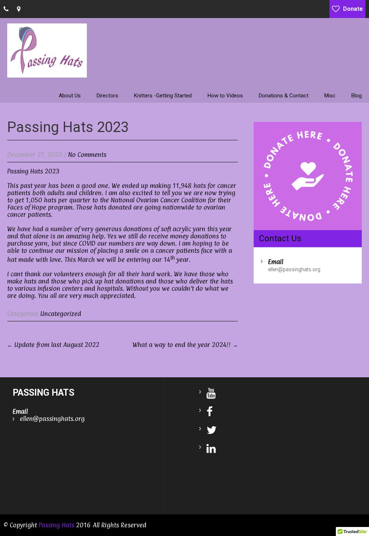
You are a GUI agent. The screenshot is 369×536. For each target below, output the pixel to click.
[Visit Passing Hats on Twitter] (208, 430)
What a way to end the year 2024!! (185, 344)
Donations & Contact (283, 95)
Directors (107, 95)
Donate (353, 8)
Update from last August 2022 (53, 344)
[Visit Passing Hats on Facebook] (206, 412)
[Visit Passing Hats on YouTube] (207, 393)
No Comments (87, 154)
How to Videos (225, 95)
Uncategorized (60, 313)
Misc (329, 95)
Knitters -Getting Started (163, 95)
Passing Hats (56, 525)
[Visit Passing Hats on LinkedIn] (207, 448)
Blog (356, 95)
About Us (70, 95)
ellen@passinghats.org (294, 269)
